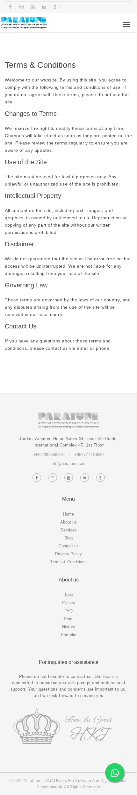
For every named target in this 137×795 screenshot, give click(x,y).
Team (68, 618)
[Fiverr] (55, 6)
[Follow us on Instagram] (52, 477)
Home (68, 514)
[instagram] (21, 6)
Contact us (69, 546)
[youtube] (32, 6)
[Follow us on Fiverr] (100, 477)
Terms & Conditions (68, 561)
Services (69, 530)
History (68, 626)
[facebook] (10, 6)
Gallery (68, 603)
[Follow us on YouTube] (68, 477)
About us (68, 522)
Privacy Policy (68, 554)
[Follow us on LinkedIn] (84, 477)
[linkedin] (43, 6)
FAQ (68, 611)
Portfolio (68, 634)
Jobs (68, 595)
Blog (68, 538)
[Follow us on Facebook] (37, 477)
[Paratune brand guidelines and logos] (24, 22)
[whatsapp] (114, 772)
